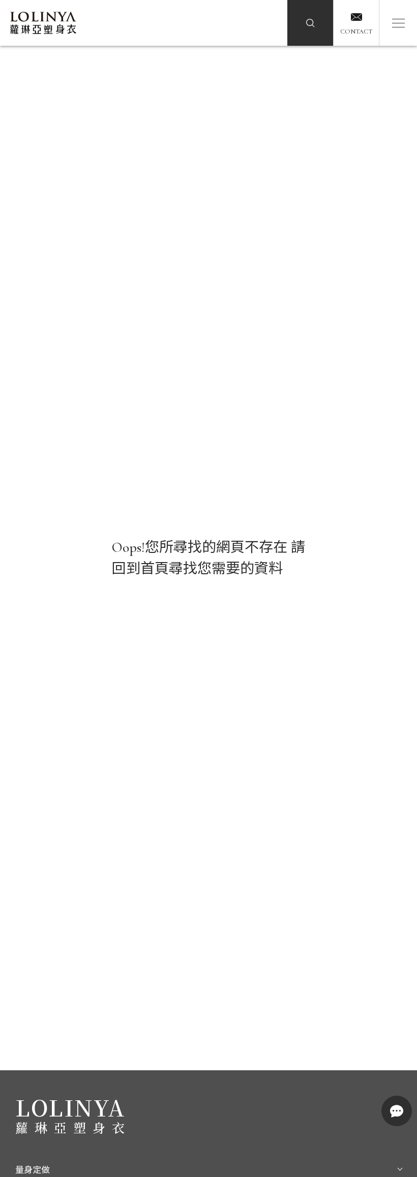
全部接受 (254, 1155)
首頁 (154, 568)
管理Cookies (163, 1155)
